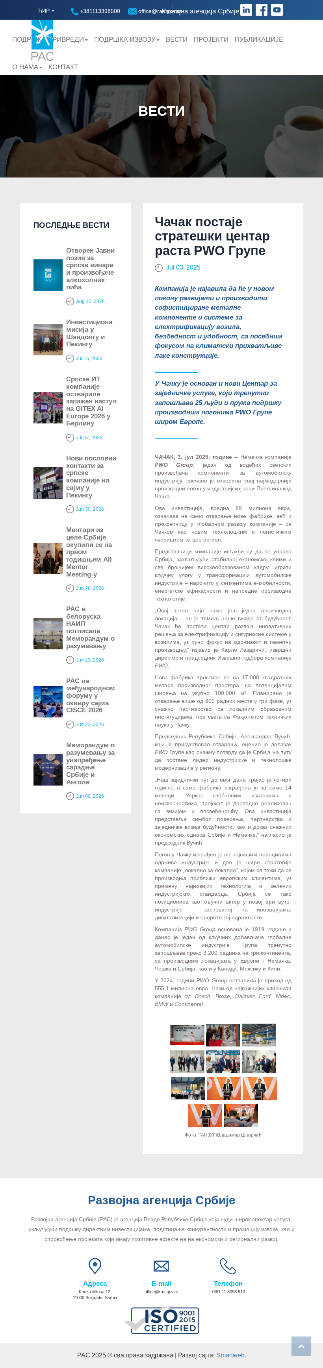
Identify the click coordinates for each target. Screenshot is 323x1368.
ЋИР (43, 10)
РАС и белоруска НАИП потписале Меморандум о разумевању (90, 627)
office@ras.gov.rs (159, 11)
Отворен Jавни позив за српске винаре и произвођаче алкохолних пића (90, 269)
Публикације (259, 39)
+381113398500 (99, 11)
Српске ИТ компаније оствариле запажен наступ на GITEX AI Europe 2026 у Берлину (91, 401)
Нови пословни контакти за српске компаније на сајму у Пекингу (91, 477)
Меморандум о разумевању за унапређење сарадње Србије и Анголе (90, 763)
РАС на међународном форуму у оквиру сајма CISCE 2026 (90, 695)
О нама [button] (25, 67)
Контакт (63, 67)
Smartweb (230, 1355)
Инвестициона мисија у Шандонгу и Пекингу (89, 333)
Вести (176, 39)
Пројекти (211, 39)
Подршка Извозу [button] (125, 39)
